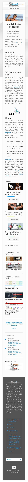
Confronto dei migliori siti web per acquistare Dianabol (15, 436)
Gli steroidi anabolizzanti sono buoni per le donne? (12, 193)
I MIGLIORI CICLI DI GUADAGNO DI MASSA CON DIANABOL (14, 343)
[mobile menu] (23, 4)
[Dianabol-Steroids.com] (14, 4)
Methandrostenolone (12, 144)
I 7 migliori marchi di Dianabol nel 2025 (15, 448)
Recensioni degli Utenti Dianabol (13, 431)
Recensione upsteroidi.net (13, 300)
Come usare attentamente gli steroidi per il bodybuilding (14, 213)
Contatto (11, 424)
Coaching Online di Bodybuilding (14, 420)
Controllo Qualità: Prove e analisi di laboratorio (13, 233)
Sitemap (11, 452)
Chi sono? (11, 427)
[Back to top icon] (14, 467)
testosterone (9, 79)
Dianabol (9, 31)
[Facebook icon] (14, 474)
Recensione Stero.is (11, 288)
